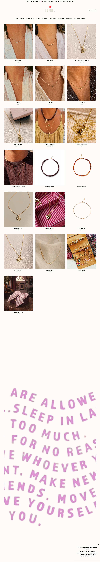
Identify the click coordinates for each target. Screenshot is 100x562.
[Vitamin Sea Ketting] (18, 251)
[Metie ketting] (18, 83)
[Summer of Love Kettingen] (50, 125)
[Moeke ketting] (18, 41)
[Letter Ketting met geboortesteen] (81, 41)
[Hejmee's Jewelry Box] (18, 293)
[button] (22, 18)
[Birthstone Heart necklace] (50, 209)
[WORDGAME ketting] (50, 251)
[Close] (98, 544)
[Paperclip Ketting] (81, 209)
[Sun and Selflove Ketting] (18, 209)
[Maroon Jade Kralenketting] (50, 167)
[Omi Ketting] (50, 83)
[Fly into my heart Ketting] (81, 125)
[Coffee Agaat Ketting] (81, 167)
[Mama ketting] (50, 41)
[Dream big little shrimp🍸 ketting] (18, 167)
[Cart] (95, 10)
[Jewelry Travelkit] (81, 251)
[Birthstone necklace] (18, 125)
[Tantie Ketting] (81, 83)
